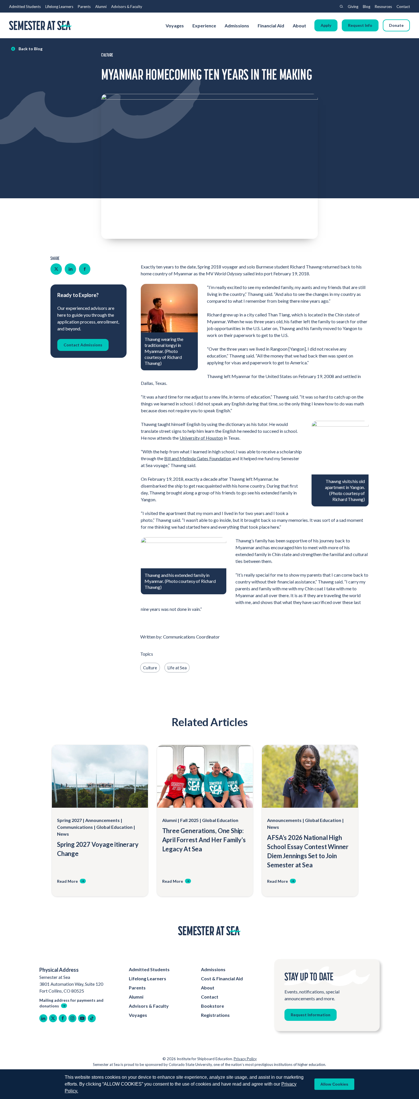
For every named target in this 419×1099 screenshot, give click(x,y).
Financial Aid (271, 25)
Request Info (360, 25)
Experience (204, 25)
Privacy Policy (245, 1058)
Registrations (215, 1015)
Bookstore (212, 1006)
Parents (84, 6)
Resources (383, 6)
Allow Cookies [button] (334, 1084)
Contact (403, 6)
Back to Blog (30, 48)
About (300, 25)
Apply (326, 25)
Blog (366, 6)
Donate (396, 25)
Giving (353, 6)
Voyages (175, 25)
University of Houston (201, 438)
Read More (67, 881)
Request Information (310, 1014)
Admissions (237, 25)
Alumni (101, 6)
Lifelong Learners (59, 6)
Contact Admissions (83, 344)
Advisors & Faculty (126, 6)
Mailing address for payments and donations (71, 1003)
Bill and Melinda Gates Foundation (197, 458)
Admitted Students (25, 6)
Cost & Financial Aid (222, 978)
